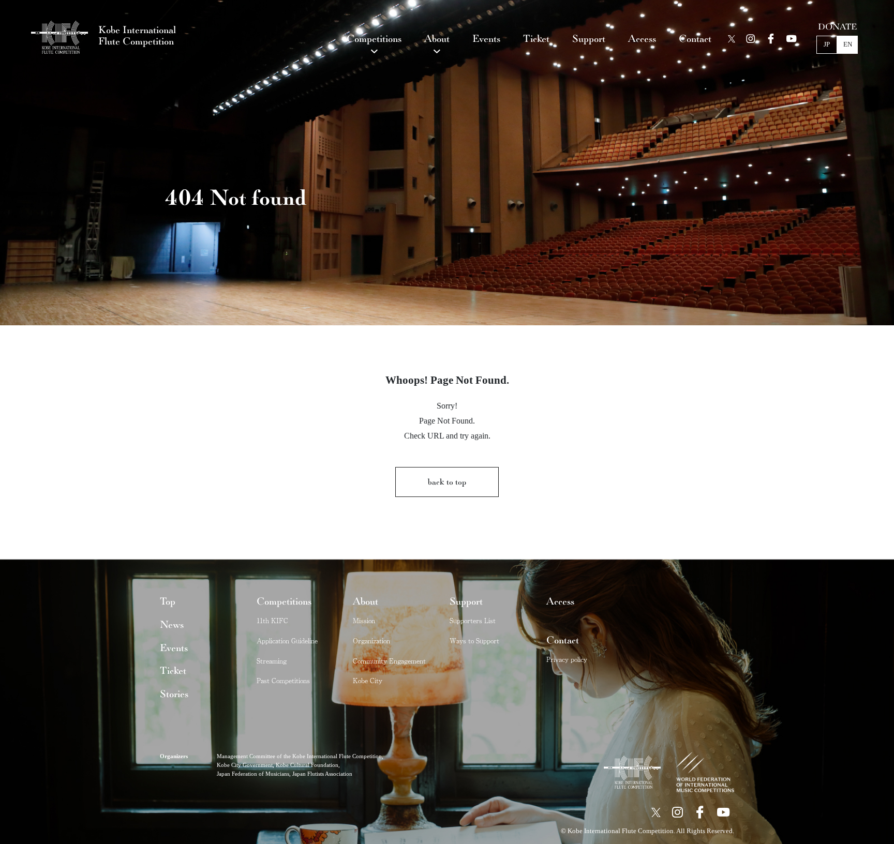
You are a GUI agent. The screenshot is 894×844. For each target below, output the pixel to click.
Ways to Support (474, 640)
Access (560, 601)
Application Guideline (287, 640)
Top (167, 601)
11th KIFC (272, 620)
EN (847, 44)
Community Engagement (389, 661)
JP (827, 44)
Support (466, 601)
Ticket (173, 670)
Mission (364, 620)
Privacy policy (566, 659)
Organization (371, 640)
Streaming (272, 661)
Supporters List (473, 620)
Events (174, 648)
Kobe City (367, 680)
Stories (174, 694)
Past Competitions (283, 680)
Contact (562, 640)
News (172, 624)
